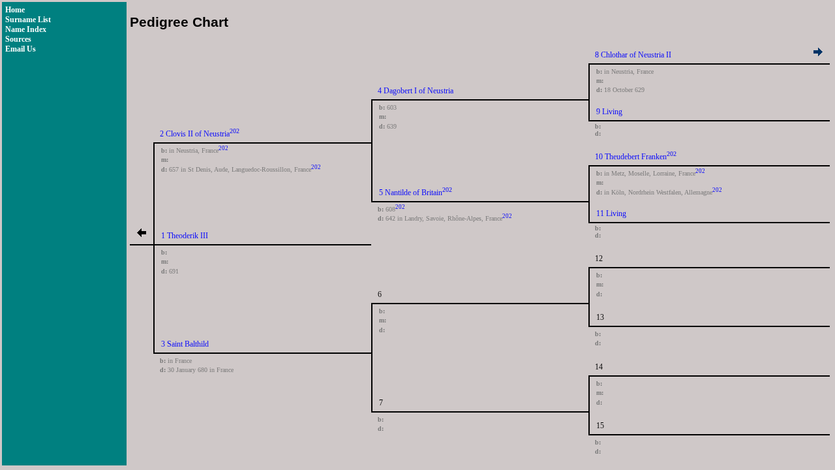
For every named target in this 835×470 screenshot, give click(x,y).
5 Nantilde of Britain (410, 192)
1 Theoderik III (184, 235)
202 (234, 130)
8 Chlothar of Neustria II (633, 54)
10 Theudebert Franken (631, 156)
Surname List (28, 19)
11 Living (611, 213)
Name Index (25, 29)
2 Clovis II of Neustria (195, 133)
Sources (18, 39)
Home (15, 9)
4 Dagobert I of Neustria (415, 90)
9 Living (609, 111)
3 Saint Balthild (185, 344)
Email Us (20, 49)
